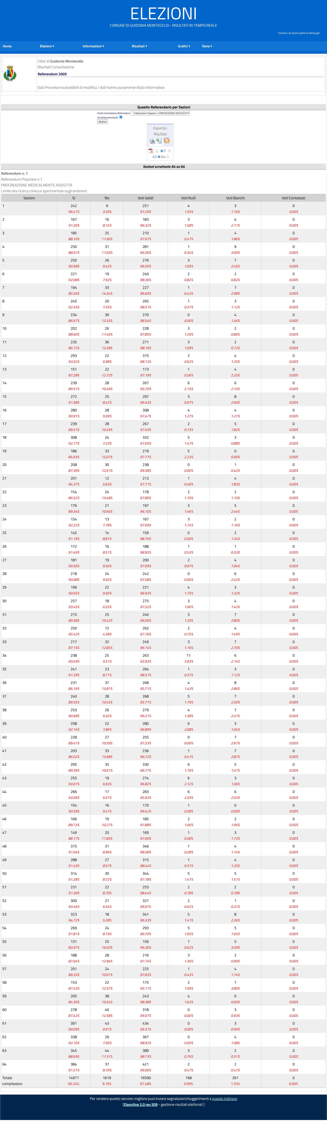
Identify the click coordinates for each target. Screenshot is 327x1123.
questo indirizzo (224, 1098)
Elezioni (163, 13)
